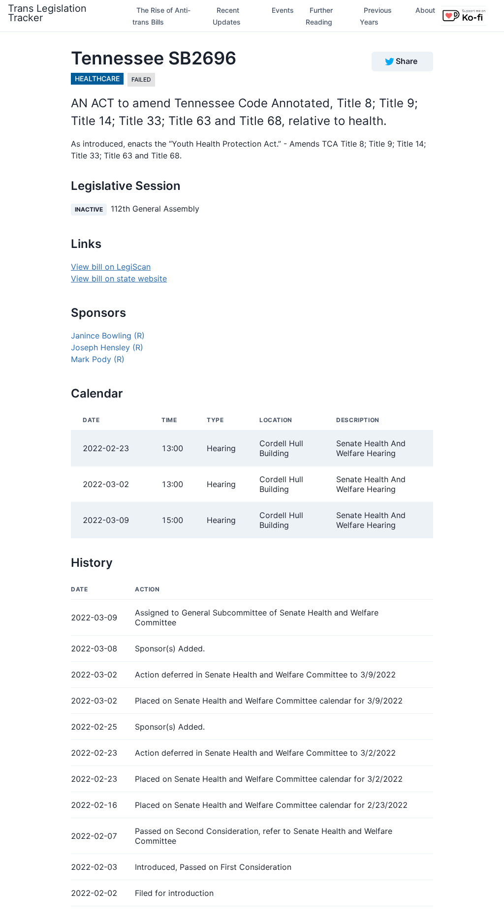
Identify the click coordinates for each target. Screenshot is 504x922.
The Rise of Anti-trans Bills (161, 16)
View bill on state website (119, 278)
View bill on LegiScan (111, 267)
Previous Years (376, 16)
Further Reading (319, 16)
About (425, 10)
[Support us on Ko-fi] (463, 16)
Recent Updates (227, 16)
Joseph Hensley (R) (107, 347)
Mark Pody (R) (98, 359)
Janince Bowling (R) (108, 335)
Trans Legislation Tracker (47, 13)
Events (283, 10)
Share (406, 61)
